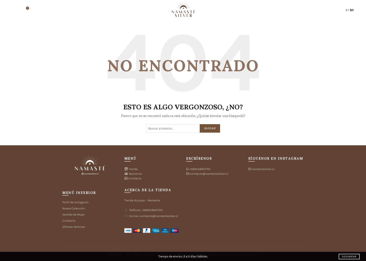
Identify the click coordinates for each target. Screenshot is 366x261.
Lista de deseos (27, 8)
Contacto (68, 221)
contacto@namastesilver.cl (209, 174)
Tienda (133, 169)
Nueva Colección (73, 208)
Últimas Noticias (73, 227)
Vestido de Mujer (73, 214)
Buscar (210, 128)
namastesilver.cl (262, 169)
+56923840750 (199, 169)
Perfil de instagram (75, 202)
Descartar (349, 256)
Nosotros (135, 174)
